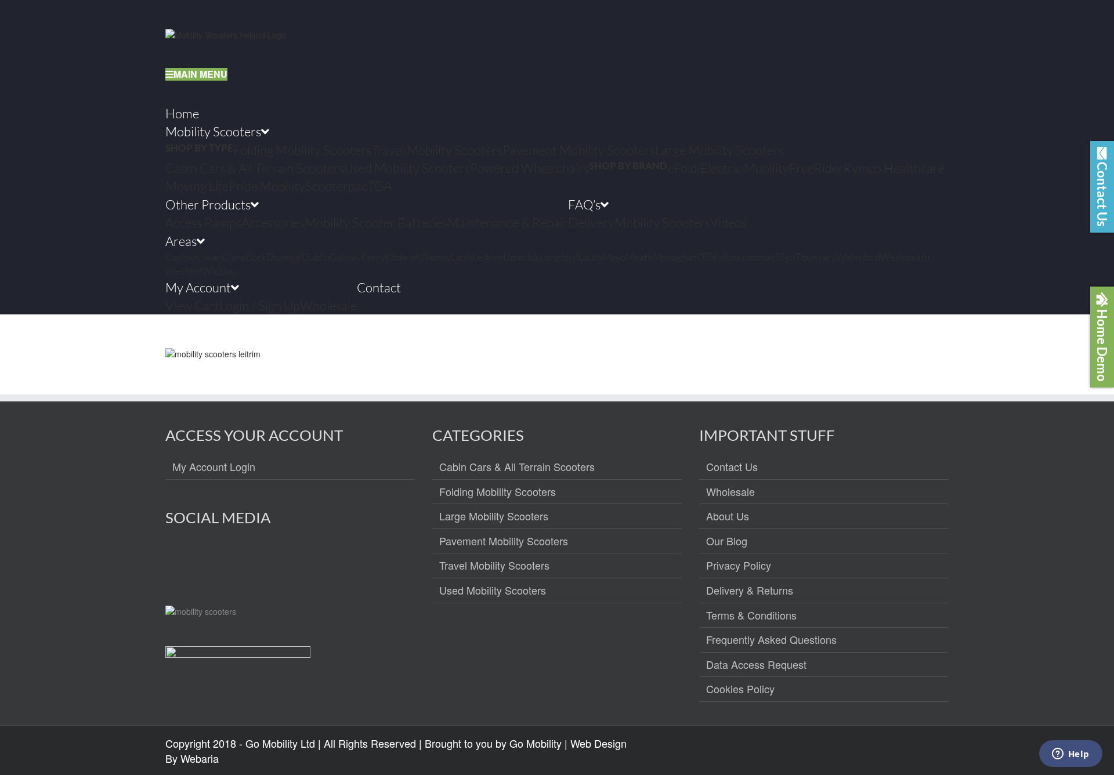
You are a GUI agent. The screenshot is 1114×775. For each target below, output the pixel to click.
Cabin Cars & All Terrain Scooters (517, 467)
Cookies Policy (740, 689)
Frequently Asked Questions (771, 639)
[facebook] (175, 559)
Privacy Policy (738, 565)
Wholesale (730, 492)
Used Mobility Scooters (492, 590)
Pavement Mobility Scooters (503, 541)
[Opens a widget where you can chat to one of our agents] (1070, 754)
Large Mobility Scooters (493, 516)
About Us (727, 516)
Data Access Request (756, 664)
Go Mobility (535, 743)
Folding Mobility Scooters (497, 492)
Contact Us (732, 467)
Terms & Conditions (751, 615)
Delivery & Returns (749, 590)
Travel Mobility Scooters (494, 565)
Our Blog (726, 541)
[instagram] (200, 559)
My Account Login (213, 467)
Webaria (199, 758)
